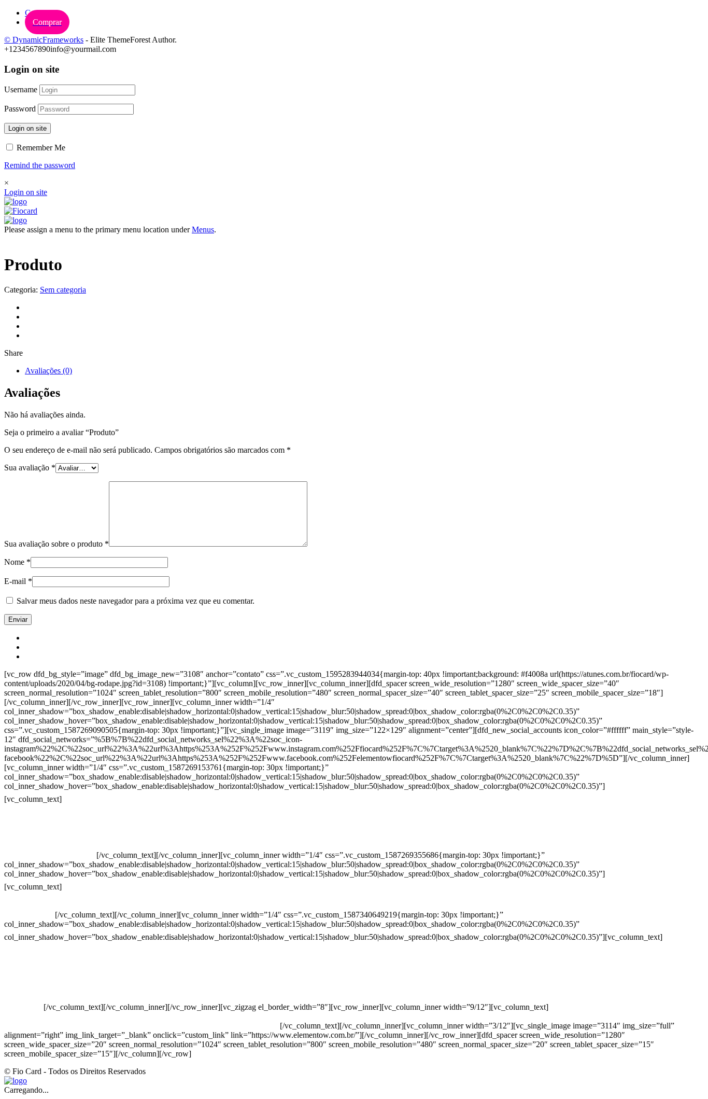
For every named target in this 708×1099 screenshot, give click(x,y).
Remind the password (39, 165)
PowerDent (22, 1007)
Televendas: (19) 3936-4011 (50, 817)
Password (20, 108)
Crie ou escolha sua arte (43, 969)
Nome (17, 562)
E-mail (18, 581)
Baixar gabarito (29, 979)
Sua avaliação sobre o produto (56, 543)
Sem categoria (63, 289)
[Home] (15, 201)
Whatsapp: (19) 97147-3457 (50, 836)
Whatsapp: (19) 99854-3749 (50, 855)
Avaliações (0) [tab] (48, 370)
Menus (203, 229)
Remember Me (40, 147)
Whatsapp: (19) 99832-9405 (50, 845)
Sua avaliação (29, 467)
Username (20, 89)
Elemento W (24, 997)
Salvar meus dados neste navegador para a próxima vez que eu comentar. (135, 600)
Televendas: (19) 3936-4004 (50, 827)
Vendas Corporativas (38, 988)
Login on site (27, 128)
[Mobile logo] (15, 1080)
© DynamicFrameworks (43, 39)
